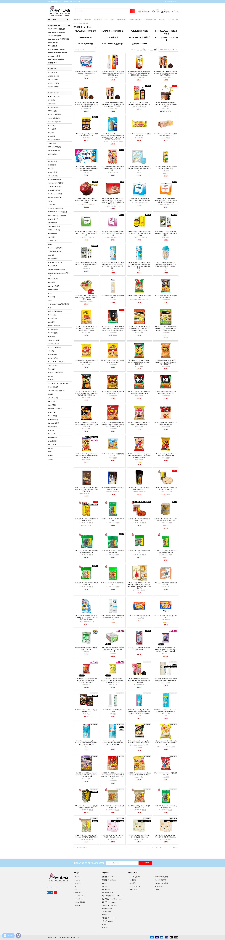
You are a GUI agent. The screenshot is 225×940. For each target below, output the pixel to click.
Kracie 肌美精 (52, 441)
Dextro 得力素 (52, 401)
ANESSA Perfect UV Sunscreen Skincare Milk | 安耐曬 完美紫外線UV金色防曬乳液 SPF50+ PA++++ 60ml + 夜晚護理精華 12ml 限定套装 (112, 136)
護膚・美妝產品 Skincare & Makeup (112, 896)
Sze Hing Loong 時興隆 (55, 194)
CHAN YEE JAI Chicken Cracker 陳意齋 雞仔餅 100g (112, 806)
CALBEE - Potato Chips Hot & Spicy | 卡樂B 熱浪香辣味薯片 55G (165, 392)
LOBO (50, 452)
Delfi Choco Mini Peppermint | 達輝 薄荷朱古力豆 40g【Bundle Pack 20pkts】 (113, 649)
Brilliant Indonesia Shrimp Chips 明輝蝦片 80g (139, 296)
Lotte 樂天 (51, 322)
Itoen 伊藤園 (52, 405)
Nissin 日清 (51, 136)
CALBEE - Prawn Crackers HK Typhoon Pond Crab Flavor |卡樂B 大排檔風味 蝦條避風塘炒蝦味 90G (139, 455)
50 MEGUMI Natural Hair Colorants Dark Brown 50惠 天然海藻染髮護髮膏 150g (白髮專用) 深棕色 (165, 73)
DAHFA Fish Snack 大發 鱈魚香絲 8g (139, 615)
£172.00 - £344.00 (53, 76)
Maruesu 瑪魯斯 (53, 289)
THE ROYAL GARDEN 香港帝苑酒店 (58, 304)
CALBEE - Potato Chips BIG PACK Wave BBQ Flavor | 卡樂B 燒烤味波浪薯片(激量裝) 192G (166, 362)
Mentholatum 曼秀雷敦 (55, 262)
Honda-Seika (52, 434)
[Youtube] (176, 19)
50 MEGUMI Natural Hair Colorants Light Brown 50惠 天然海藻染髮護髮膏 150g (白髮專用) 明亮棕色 (86, 104)
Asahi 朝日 (51, 237)
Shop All (104, 924)
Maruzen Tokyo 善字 (54, 325)
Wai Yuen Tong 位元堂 (54, 121)
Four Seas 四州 (52, 233)
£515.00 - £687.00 (53, 83)
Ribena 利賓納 (52, 416)
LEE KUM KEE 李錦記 (54, 147)
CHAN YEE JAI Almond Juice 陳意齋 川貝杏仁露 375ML (86, 519)
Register (167, 11)
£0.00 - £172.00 (52, 72)
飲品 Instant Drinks (107, 892)
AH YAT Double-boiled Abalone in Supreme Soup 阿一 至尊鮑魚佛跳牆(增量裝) (166, 104)
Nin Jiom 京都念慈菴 (54, 179)
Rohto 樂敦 (51, 336)
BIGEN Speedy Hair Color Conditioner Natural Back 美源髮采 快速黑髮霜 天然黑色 (86, 264)
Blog (112, 19)
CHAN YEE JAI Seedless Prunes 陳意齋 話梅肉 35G (86, 583)
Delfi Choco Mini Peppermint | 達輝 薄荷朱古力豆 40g (86, 648)
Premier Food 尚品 (53, 107)
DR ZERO (51, 430)
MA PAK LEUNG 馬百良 (55, 408)
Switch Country (150, 19)
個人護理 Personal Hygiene (110, 905)
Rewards (87, 19)
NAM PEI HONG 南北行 (55, 197)
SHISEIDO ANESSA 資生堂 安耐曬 (58, 383)
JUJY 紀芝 (51, 255)
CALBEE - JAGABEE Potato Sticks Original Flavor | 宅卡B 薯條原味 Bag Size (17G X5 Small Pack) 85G (139, 328)
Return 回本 (51, 412)
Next (174, 847)
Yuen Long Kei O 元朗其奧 (56, 183)
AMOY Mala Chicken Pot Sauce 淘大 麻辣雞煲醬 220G (86, 710)
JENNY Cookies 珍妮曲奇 (56, 208)
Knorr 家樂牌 (52, 129)
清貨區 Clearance (107, 915)
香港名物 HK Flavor (54, 63)
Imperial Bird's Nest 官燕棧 (56, 362)
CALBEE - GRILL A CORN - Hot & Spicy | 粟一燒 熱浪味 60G (165, 296)
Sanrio (50, 300)
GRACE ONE (51, 204)
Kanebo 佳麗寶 (52, 318)
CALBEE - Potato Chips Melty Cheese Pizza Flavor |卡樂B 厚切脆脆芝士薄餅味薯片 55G (86, 424)
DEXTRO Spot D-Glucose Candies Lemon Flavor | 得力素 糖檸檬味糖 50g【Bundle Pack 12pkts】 (112, 680)
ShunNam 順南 (52, 222)
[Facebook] (169, 19)
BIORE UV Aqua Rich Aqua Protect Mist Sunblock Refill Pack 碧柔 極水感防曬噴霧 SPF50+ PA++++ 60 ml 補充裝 (139, 711)
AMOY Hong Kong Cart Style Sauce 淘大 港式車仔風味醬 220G (86, 134)
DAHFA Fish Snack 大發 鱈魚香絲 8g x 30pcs (165, 616)
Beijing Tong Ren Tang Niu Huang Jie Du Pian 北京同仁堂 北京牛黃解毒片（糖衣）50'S (139, 233)
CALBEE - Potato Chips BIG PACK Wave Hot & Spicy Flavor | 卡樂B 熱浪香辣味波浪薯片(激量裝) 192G (86, 393)
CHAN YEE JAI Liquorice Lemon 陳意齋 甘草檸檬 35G (166, 806)
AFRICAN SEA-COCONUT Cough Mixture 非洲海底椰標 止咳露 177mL (139, 103)
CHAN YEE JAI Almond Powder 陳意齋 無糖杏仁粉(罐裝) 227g (86, 806)
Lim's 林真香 (52, 444)
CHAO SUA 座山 (52, 240)
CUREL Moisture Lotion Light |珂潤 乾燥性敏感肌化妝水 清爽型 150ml (113, 616)
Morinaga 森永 (52, 154)
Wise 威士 (51, 351)
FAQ (106, 19)
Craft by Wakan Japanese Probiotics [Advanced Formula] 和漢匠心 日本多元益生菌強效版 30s (86, 617)
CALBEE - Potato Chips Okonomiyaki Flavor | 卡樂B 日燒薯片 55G (139, 423)
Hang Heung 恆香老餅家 (55, 248)
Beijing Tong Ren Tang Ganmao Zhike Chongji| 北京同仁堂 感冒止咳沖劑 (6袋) (113, 233)
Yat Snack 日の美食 (54, 226)
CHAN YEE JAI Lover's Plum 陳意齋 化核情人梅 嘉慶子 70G (86, 551)
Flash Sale (77, 19)
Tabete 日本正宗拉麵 (54, 35)
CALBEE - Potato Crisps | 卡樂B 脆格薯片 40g (113, 454)
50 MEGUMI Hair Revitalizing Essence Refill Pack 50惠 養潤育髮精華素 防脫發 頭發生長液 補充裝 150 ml (139, 73)
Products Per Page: (165, 49)
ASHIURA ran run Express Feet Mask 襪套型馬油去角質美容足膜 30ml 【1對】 (112, 168)
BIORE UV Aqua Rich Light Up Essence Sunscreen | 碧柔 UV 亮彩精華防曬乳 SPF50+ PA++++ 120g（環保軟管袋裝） (113, 265)
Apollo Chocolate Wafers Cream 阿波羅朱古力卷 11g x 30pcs (165, 134)
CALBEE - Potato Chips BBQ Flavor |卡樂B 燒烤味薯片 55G (86, 361)
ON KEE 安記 (52, 165)
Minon (50, 293)
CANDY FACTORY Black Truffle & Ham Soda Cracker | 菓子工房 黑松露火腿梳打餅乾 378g (86, 489)
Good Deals (105, 927)
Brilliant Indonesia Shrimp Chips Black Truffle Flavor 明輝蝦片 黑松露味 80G (139, 741)
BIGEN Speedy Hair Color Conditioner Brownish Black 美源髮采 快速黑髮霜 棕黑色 (166, 233)
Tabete (50, 201)
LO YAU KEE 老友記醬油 (55, 372)
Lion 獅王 (51, 448)
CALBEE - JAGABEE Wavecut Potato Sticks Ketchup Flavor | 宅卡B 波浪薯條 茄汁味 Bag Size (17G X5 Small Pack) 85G (112, 775)
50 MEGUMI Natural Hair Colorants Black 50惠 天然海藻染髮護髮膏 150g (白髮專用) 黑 (139, 680)
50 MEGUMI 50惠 (53, 398)
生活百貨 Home (106, 911)
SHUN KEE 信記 (53, 387)
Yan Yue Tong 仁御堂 (54, 150)
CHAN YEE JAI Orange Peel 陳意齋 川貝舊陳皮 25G (113, 551)
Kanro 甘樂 (51, 282)
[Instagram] (173, 19)
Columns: (133, 49)
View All (50, 459)
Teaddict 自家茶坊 (53, 343)
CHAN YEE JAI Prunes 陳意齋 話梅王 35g (139, 551)
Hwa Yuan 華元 (52, 437)
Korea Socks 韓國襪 (54, 140)
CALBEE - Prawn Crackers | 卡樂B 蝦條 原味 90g (165, 773)
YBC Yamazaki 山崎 (54, 230)
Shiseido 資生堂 (53, 219)
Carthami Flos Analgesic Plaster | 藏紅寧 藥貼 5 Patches (113, 488)
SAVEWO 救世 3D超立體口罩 (56, 32)
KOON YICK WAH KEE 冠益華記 (57, 212)
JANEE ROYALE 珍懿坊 (55, 251)
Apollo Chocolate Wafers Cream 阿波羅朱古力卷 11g (139, 134)
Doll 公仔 (51, 168)
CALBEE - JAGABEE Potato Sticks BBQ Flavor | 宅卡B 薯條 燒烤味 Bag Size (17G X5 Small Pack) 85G (86, 328)
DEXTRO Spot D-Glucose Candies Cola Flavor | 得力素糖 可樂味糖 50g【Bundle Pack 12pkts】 (86, 680)
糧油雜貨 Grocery (107, 908)
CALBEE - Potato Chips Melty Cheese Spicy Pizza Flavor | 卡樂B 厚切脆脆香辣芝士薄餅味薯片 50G (112, 424)
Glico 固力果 (52, 143)
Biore (49, 307)
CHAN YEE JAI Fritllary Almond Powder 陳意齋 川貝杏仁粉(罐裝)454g (165, 519)
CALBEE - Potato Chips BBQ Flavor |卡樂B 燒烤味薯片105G (112, 361)
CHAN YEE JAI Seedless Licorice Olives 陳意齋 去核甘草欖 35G (165, 551)
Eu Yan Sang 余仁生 (54, 96)
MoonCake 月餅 (53, 42)
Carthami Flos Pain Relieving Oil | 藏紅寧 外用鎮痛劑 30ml (139, 488)
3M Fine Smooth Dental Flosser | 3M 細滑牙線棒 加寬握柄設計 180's (86, 72)
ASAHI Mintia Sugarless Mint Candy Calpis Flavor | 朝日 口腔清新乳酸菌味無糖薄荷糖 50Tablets (86, 168)
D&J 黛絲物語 (52, 426)
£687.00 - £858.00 (53, 87)
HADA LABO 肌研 (53, 279)
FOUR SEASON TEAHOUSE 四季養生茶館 (59, 274)
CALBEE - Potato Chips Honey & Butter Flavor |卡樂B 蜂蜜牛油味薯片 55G (139, 773)
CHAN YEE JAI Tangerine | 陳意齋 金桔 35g (112, 583)
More (161, 19)
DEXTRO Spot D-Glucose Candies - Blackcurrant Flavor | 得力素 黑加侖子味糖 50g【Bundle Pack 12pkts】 (166, 649)
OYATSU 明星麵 (52, 333)
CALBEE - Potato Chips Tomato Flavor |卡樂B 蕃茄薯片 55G (165, 423)
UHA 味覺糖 (51, 100)
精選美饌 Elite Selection (109, 918)
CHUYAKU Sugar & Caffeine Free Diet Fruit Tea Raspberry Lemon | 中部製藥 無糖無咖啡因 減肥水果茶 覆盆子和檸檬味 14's (139, 585)
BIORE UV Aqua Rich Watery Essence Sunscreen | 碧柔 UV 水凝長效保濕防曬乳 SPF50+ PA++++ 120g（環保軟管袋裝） (139, 265)
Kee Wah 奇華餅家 (53, 286)
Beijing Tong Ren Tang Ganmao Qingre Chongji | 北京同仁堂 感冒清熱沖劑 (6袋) (86, 233)
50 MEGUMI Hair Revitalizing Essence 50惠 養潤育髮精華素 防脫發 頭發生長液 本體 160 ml (113, 73)
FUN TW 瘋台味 (53, 358)
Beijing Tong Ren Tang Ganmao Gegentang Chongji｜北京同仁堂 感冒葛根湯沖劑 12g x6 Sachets (166, 200)
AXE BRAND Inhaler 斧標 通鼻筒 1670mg (112, 710)
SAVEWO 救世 (52, 111)
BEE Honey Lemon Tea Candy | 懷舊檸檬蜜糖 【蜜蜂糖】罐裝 (166, 167)
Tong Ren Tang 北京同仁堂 (56, 390)
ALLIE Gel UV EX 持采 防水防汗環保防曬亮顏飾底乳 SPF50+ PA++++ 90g (165, 679)
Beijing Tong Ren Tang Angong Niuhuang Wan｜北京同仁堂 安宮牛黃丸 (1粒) (86, 200)
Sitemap (77, 905)
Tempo (50, 158)
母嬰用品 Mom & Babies (109, 902)
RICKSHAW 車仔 (53, 419)
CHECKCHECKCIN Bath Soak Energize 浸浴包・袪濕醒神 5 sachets (139, 836)
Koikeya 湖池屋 (52, 258)
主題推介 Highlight (107, 921)
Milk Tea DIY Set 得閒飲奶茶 (56, 29)
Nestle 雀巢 (51, 297)
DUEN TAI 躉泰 (52, 354)
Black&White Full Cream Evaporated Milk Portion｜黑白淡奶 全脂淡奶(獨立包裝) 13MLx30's (86, 297)
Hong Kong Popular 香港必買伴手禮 (59, 39)
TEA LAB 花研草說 (54, 118)
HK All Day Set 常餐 (54, 56)
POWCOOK (51, 380)
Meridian (50, 455)
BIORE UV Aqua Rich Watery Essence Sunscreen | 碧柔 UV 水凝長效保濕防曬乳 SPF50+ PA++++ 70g (86, 742)
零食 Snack (105, 886)
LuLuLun (50, 376)
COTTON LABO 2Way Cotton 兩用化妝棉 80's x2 (166, 583)
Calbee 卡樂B (52, 103)
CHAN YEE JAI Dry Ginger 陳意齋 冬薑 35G (113, 519)
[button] (18, 935)
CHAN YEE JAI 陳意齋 (54, 186)
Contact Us (98, 19)
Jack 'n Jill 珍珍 (52, 365)
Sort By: (77, 49)
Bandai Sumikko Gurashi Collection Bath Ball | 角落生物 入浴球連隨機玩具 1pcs (139, 168)
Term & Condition (135, 19)
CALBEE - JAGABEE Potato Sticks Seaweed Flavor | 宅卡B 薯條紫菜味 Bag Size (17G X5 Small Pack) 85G (165, 328)
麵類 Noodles (106, 889)
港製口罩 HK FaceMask (108, 877)
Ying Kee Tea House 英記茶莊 (57, 269)
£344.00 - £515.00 (53, 79)
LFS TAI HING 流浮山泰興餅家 (57, 215)
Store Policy (121, 19)
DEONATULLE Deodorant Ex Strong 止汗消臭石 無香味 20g (139, 648)
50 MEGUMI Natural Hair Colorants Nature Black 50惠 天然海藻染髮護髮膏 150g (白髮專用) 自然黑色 (113, 104)
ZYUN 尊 (50, 394)
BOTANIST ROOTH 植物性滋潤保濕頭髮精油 (113, 296)
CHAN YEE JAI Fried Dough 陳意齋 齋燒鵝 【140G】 (139, 519)
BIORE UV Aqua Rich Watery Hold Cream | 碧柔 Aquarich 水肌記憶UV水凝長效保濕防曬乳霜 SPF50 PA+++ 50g (166, 265)
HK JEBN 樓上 (52, 125)
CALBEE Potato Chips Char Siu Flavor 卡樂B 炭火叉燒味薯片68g (166, 454)
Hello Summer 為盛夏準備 (56, 59)
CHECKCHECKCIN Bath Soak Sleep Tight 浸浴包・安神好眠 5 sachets (165, 836)
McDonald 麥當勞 (53, 329)
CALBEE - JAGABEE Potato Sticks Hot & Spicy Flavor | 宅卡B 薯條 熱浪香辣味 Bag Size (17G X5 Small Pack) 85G (112, 328)
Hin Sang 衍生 (52, 315)
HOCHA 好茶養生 (53, 172)
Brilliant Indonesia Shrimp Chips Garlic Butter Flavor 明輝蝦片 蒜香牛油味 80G (166, 742)
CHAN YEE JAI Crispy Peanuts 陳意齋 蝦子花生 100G (139, 806)
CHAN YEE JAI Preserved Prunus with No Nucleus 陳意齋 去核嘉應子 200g (86, 836)
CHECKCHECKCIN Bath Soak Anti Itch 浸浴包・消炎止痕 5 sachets (113, 836)
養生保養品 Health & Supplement (111, 899)
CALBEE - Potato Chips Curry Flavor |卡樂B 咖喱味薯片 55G (112, 392)
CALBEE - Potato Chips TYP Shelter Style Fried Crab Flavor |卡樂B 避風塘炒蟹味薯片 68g (86, 455)
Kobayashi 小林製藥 (54, 190)
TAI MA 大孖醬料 (53, 176)
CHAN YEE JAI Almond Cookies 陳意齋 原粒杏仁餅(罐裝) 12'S (165, 488)
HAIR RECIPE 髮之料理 (55, 311)
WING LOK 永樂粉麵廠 (55, 114)
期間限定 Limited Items (109, 880)
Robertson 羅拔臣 (53, 423)
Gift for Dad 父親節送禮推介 (56, 49)
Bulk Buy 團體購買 (80, 902)
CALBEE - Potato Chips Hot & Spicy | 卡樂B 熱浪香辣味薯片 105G (139, 392)
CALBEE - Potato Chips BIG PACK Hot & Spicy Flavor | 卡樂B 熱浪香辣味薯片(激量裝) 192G (139, 362)
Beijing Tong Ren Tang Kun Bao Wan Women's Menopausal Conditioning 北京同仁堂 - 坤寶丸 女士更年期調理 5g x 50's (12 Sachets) (112, 201)
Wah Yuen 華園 (52, 161)
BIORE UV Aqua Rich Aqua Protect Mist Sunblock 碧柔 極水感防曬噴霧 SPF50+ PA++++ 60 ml (165, 711)
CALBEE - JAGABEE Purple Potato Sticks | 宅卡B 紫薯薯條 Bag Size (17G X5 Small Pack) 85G (86, 774)
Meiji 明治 (51, 132)
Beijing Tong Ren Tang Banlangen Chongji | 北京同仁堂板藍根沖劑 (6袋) (139, 199)
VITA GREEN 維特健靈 (55, 347)
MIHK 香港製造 (52, 46)
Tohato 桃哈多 (52, 266)
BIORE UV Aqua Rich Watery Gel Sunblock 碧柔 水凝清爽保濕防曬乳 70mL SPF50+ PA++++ (112, 742)
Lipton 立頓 (51, 369)
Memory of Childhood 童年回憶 (57, 52)
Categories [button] (52, 19)
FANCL (50, 244)
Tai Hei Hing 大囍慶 (54, 340)
